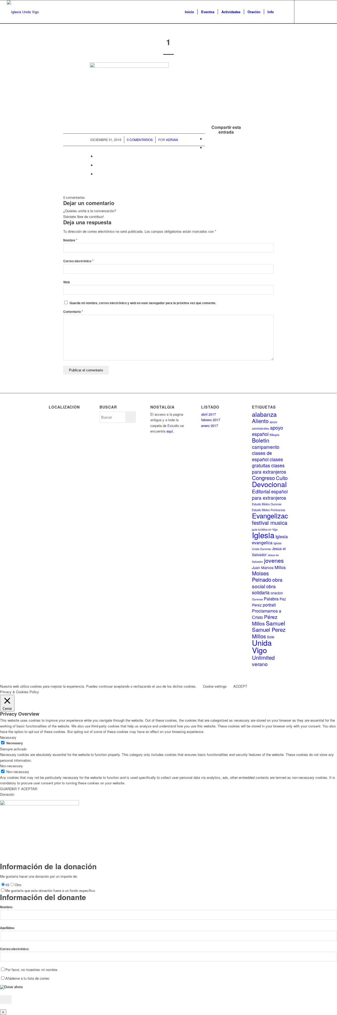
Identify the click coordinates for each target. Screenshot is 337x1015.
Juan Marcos (263, 567)
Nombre (70, 240)
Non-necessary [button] (11, 765)
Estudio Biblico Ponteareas (268, 510)
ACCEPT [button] (240, 686)
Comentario (73, 311)
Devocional (269, 484)
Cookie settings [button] (215, 686)
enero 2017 (209, 425)
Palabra (271, 599)
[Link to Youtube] (318, 12)
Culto (282, 477)
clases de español (262, 456)
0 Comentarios (140, 139)
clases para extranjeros (269, 468)
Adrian (172, 139)
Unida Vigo (262, 646)
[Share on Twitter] (97, 156)
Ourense (257, 599)
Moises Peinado (261, 576)
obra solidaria (264, 589)
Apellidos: (7, 928)
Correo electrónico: (14, 949)
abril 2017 (208, 414)
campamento (265, 447)
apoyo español (267, 430)
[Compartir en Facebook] (206, 138)
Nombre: (6, 907)
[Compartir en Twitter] (206, 147)
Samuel (275, 623)
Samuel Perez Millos (268, 633)
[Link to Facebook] (310, 12)
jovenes (274, 560)
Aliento (260, 421)
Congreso (263, 478)
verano (260, 663)
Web (66, 282)
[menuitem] (189, 11)
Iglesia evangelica (270, 539)
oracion (277, 592)
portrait (269, 605)
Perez (257, 605)
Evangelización (274, 515)
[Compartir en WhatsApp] (97, 165)
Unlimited (263, 657)
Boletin (260, 440)
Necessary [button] (8, 737)
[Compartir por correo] (97, 173)
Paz (283, 598)
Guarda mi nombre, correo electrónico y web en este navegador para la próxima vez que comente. (143, 303)
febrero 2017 (210, 419)
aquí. (170, 431)
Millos (280, 567)
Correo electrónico (78, 261)
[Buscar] (282, 11)
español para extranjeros (270, 494)
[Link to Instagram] (326, 12)
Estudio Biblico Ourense (266, 504)
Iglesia (263, 534)
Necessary (14, 743)
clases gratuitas (267, 462)
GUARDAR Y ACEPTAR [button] (18, 788)
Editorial (261, 491)
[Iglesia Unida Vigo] (23, 11)
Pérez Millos (264, 620)
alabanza (264, 414)
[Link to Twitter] (302, 12)
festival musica (269, 522)
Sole (270, 636)
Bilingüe (274, 435)
